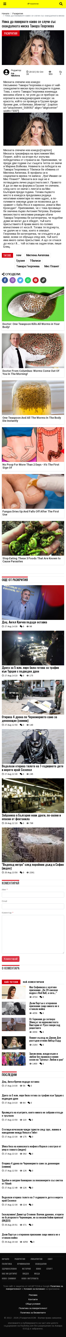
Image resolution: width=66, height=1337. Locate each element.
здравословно (9, 1268)
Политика (7, 1263)
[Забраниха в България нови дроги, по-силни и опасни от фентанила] (33, 812)
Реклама (33, 1295)
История (26, 1268)
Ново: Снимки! (9, 1278)
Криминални (23, 1263)
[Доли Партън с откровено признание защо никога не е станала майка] (14, 1014)
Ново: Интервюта (29, 1278)
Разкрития (17, 13)
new (18, 255)
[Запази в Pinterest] (36, 280)
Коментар (7, 913)
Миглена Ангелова (37, 255)
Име (5, 889)
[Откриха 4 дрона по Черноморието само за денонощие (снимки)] (33, 714)
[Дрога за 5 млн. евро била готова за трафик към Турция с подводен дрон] (33, 664)
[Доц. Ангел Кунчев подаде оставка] (33, 619)
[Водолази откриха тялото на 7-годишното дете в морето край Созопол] (33, 763)
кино (38, 1268)
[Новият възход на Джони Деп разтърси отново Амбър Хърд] (14, 1049)
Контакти (33, 1299)
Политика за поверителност (33, 1308)
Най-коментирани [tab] (33, 981)
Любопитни (36, 1258)
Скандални (41, 1263)
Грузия (20, 260)
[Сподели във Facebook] (5, 280)
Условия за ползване (34, 1289)
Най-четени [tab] (11, 981)
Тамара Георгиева (27, 266)
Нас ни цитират (9, 1273)
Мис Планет (51, 266)
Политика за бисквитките (33, 1313)
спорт (49, 1268)
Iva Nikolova (15, 74)
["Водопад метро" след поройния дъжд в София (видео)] (33, 861)
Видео (26, 1273)
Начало (5, 13)
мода (37, 1273)
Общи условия (33, 1304)
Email (4, 901)
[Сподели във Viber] (13, 280)
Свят (50, 1258)
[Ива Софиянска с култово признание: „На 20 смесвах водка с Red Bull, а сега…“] (14, 998)
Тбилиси (35, 260)
